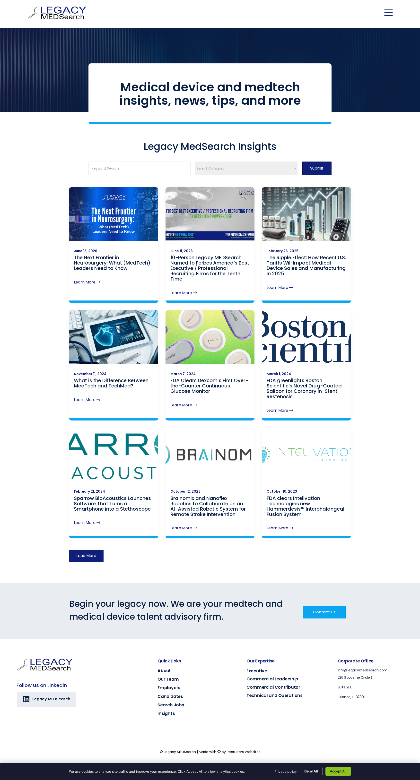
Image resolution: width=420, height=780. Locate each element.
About (164, 671)
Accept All (338, 771)
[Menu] (388, 13)
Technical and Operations (274, 695)
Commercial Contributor (273, 687)
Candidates (170, 696)
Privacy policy (285, 771)
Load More (86, 555)
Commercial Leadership (272, 679)
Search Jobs (171, 705)
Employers (169, 688)
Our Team (168, 679)
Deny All (311, 771)
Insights (166, 713)
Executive (256, 671)
